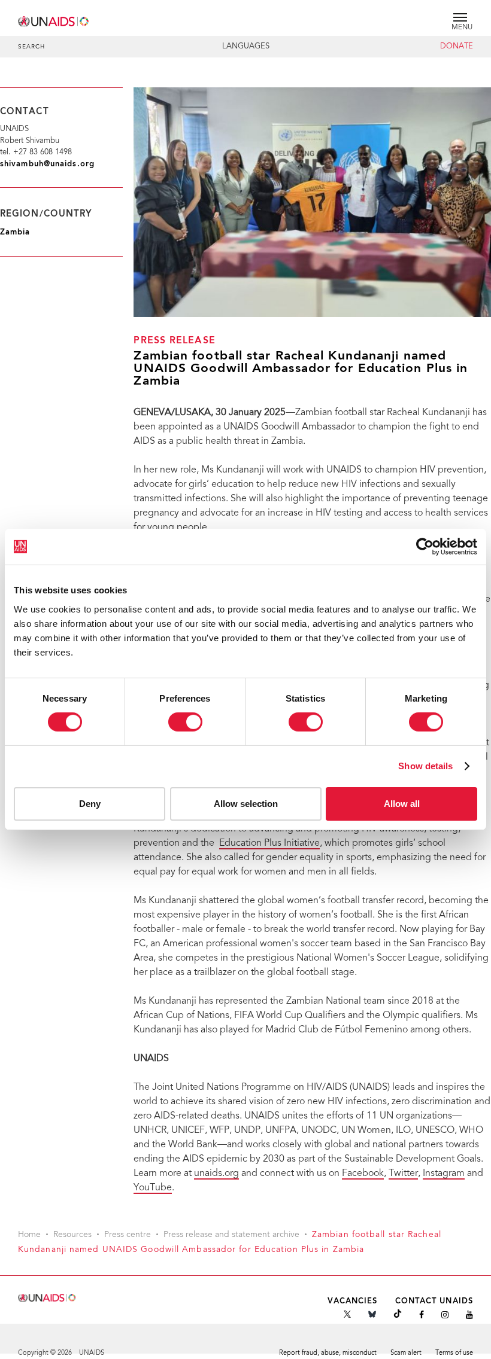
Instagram (444, 1173)
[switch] (185, 722)
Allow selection (246, 804)
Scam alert (406, 1353)
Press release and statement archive (231, 1235)
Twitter (403, 1173)
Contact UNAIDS (434, 1301)
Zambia (15, 232)
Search (32, 47)
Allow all (402, 804)
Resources (72, 1235)
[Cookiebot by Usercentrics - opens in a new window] (424, 547)
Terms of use (454, 1353)
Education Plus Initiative (269, 843)
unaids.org (216, 1173)
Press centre (127, 1235)
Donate (456, 46)
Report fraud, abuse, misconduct (328, 1353)
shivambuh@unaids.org (47, 164)
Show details (425, 766)
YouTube (153, 1188)
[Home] (54, 19)
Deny (90, 804)
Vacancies (353, 1301)
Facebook (363, 1173)
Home (29, 1235)
